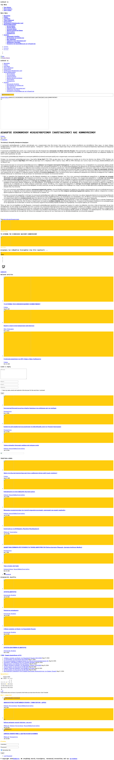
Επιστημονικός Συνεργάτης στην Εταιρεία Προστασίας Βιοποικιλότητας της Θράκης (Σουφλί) (30, 671)
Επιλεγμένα (10, 329)
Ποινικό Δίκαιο (11, 27)
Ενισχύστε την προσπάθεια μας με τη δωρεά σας (21, 43)
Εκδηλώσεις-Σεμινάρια (13, 42)
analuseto (4, 139)
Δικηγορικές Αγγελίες (13, 36)
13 (6, 684)
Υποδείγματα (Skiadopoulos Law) (13, 23)
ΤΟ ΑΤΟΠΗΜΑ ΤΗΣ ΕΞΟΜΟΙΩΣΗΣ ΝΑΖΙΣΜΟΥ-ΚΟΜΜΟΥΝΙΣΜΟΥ (22, 304)
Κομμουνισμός (15, 219)
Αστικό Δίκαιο (11, 26)
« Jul (2, 691)
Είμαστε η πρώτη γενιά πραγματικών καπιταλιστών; (19, 325)
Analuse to (16, 758)
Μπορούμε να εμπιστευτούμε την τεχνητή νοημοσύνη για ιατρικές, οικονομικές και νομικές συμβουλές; (34, 510)
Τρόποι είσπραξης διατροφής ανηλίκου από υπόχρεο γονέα (21, 445)
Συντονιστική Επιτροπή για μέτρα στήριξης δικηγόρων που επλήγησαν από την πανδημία (30, 408)
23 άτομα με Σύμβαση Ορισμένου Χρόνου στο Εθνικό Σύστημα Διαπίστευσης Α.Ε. (26, 661)
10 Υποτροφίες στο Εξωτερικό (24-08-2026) (16, 667)
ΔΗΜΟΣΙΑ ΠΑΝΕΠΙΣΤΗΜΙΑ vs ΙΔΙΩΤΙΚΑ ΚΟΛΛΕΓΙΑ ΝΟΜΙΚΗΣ (21, 733)
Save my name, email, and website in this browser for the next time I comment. (23, 390)
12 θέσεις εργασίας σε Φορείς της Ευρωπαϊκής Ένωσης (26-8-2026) (23, 658)
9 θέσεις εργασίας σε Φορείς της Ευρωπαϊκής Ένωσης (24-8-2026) (22, 665)
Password (3, 747)
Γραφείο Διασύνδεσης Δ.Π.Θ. (13, 655)
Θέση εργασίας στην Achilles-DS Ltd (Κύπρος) (16, 664)
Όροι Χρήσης (7, 7)
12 (4, 699)
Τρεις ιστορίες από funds (11, 566)
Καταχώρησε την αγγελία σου (15, 38)
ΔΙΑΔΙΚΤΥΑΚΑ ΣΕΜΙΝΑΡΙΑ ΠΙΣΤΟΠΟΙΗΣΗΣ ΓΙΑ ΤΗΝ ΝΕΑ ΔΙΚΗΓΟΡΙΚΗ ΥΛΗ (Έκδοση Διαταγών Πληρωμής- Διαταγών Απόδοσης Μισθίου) (43, 547)
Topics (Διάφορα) (9, 20)
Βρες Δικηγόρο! (11, 39)
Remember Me (6, 750)
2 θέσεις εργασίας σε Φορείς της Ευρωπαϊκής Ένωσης (20, 629)
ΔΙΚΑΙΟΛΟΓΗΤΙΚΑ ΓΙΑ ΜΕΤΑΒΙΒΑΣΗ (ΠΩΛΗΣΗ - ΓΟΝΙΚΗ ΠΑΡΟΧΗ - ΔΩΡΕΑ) (25, 702)
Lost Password (8, 756)
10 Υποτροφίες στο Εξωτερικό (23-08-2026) (16, 670)
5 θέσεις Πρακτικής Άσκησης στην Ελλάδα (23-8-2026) (19, 668)
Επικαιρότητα (11, 33)
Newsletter (7, 16)
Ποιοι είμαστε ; (8, 9)
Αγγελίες (6, 35)
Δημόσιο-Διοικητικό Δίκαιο (15, 30)
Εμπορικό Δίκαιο (12, 29)
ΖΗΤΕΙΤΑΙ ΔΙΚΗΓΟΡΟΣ (10, 592)
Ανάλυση (6, 448)
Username (3, 744)
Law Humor (7, 18)
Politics (6, 17)
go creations (73, 758)
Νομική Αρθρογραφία (10, 24)
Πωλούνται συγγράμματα (11, 610)
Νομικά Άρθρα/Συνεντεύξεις (17, 448)
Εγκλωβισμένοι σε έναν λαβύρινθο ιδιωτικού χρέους (19, 491)
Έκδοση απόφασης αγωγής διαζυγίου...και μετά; (18, 722)
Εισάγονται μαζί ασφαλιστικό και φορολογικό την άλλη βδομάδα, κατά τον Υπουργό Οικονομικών (32, 426)
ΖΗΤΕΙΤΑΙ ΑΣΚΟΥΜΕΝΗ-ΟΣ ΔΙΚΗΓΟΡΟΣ (15, 647)
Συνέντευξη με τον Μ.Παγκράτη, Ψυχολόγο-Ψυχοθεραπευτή (21, 529)
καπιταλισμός (7, 219)
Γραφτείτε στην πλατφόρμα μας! (16, 41)
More (5, 329)
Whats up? (6, 532)
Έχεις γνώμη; (7, 10)
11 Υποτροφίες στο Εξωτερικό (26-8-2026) (16, 659)
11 (4, 719)
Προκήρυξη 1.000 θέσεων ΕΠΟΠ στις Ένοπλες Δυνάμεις (19, 662)
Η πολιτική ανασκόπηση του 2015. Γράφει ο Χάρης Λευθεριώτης (22, 359)
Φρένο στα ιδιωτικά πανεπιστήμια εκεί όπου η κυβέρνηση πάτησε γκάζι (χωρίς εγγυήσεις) (30, 473)
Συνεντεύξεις (8, 21)
